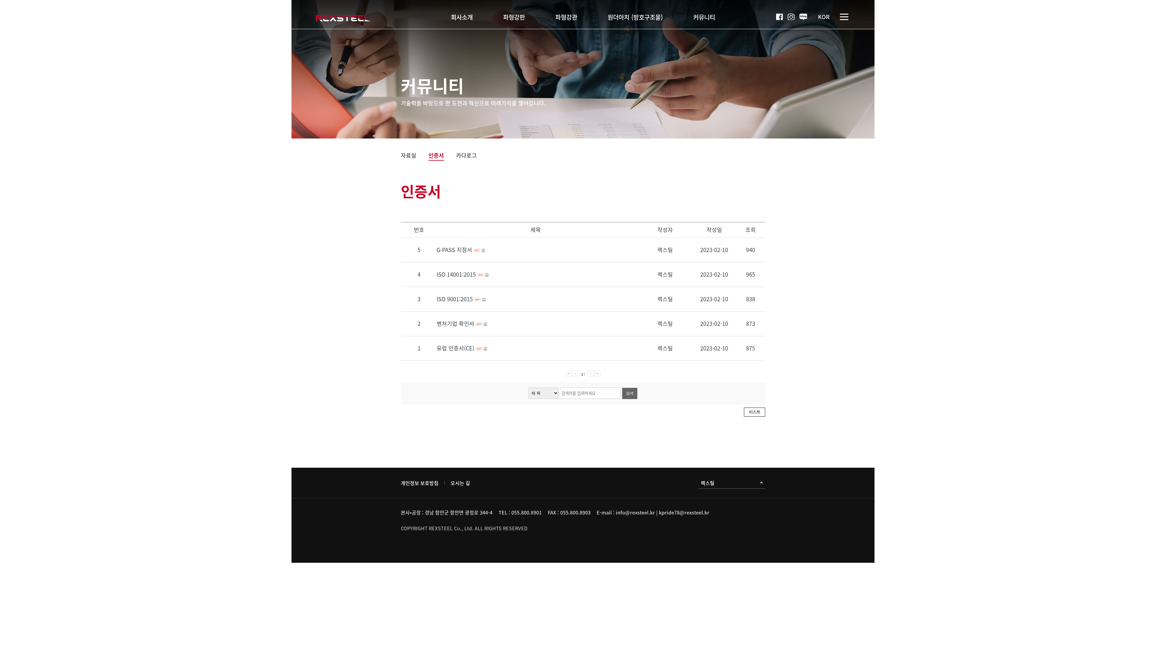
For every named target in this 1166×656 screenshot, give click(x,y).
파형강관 (566, 16)
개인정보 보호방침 (419, 483)
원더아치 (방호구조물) (635, 16)
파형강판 (514, 16)
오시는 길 (460, 483)
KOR (824, 17)
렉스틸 (707, 483)
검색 (629, 393)
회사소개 (462, 16)
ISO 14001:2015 (457, 274)
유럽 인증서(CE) (456, 348)
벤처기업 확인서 (456, 323)
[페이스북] (779, 17)
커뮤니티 (704, 16)
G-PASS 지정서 (455, 250)
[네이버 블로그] (803, 17)
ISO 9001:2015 (455, 299)
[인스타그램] (791, 17)
